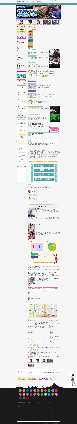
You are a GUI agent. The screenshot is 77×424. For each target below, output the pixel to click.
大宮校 (40, 406)
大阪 (28, 293)
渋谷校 (40, 408)
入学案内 (20, 407)
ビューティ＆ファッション (32, 406)
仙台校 (40, 404)
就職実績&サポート (51, 403)
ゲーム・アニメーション (31, 403)
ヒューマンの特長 (21, 404)
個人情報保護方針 (57, 423)
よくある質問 (50, 408)
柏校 (39, 405)
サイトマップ (50, 423)
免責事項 (54, 423)
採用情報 (47, 423)
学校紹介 (20, 403)
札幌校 (40, 403)
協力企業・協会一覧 (51, 405)
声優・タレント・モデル (27, 26)
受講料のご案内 (51, 406)
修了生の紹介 (50, 404)
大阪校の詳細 (29, 302)
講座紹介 (22, 26)
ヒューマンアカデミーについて (42, 423)
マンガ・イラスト (31, 405)
